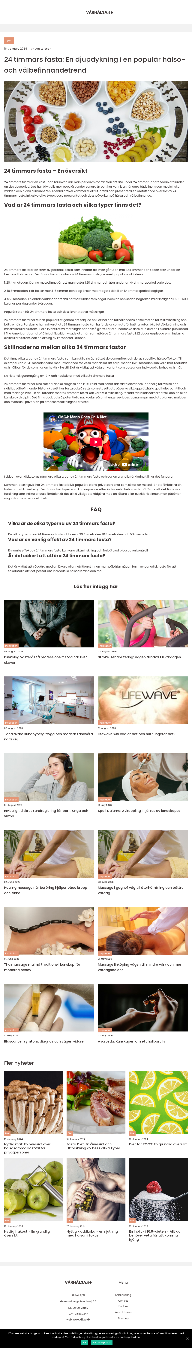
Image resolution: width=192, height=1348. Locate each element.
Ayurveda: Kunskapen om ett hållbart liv (131, 1041)
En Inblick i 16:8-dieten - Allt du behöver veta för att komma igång (154, 1235)
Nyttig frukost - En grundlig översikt (27, 1233)
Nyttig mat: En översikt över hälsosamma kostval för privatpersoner (27, 1148)
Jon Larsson (43, 48)
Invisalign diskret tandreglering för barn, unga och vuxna (46, 813)
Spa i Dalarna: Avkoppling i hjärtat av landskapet (139, 810)
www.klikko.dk (81, 1319)
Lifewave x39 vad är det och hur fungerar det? (137, 734)
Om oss (123, 1301)
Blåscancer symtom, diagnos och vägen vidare (44, 1041)
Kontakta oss (123, 1312)
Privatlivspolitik (102, 1342)
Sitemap (123, 1318)
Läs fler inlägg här (96, 586)
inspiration (11, 645)
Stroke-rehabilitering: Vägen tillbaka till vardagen (139, 657)
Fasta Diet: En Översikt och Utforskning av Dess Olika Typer (93, 1146)
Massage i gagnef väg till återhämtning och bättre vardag (141, 890)
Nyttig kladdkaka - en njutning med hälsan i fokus (92, 1233)
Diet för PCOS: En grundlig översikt (158, 1144)
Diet (9, 40)
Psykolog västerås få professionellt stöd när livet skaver (45, 660)
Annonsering (123, 1295)
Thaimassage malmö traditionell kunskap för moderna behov (42, 967)
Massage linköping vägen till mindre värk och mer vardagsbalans (139, 967)
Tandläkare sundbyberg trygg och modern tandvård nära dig (48, 737)
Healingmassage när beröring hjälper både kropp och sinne (45, 890)
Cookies (123, 1306)
